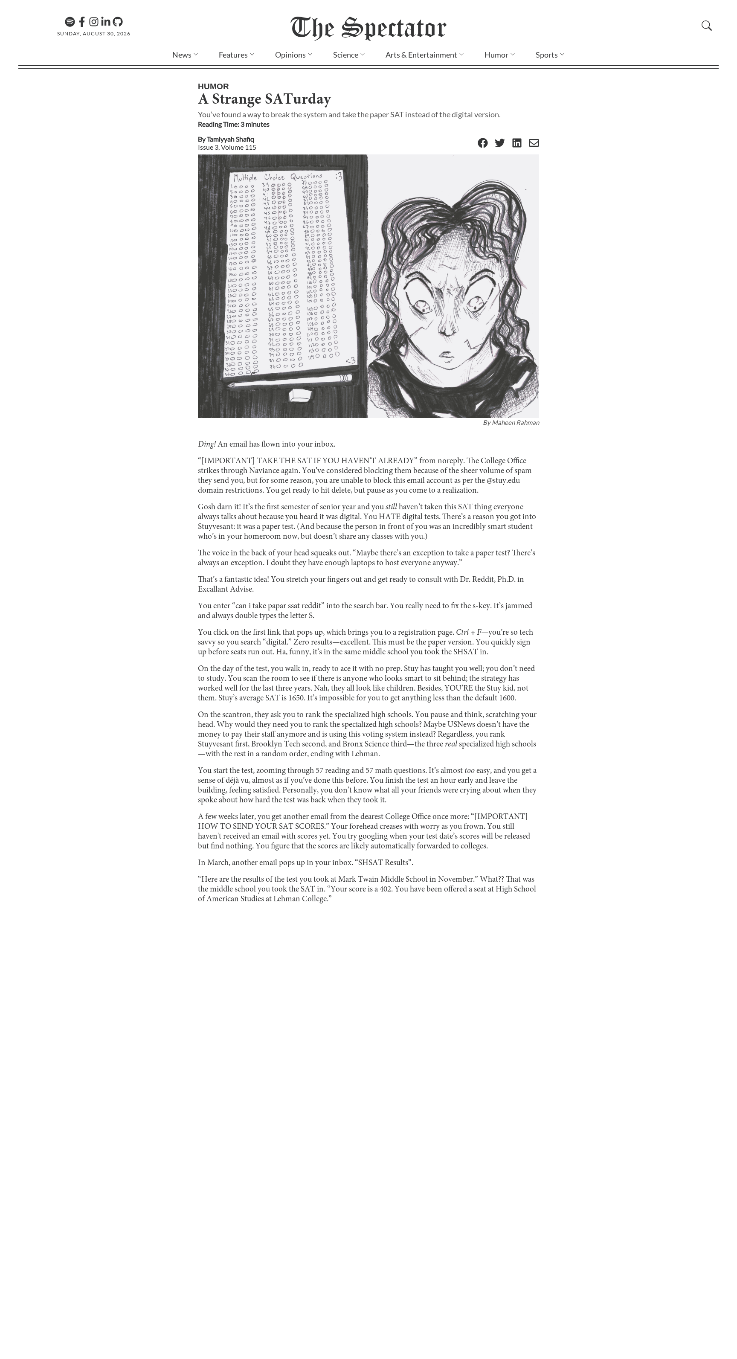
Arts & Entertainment (421, 54)
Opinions (290, 54)
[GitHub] (118, 22)
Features (233, 54)
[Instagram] (94, 22)
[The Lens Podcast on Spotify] (70, 22)
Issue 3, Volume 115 (227, 147)
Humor (496, 54)
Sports (547, 54)
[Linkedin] (106, 22)
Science (345, 54)
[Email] (534, 143)
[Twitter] (500, 143)
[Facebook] (82, 22)
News (182, 54)
